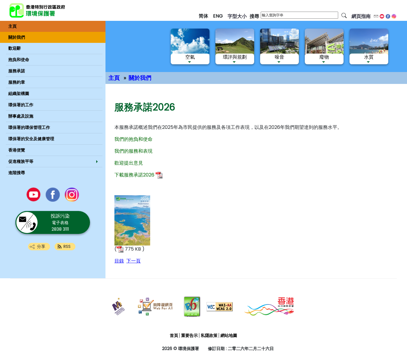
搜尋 (254, 16)
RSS (67, 246)
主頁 (114, 78)
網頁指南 (361, 16)
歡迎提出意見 (128, 163)
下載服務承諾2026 (134, 174)
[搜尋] (344, 15)
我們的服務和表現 (133, 151)
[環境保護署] (58, 10)
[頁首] (388, 343)
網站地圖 (228, 335)
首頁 (174, 335)
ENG (218, 15)
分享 (41, 246)
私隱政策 (209, 335)
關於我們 (140, 78)
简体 (203, 15)
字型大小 (237, 16)
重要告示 (189, 335)
